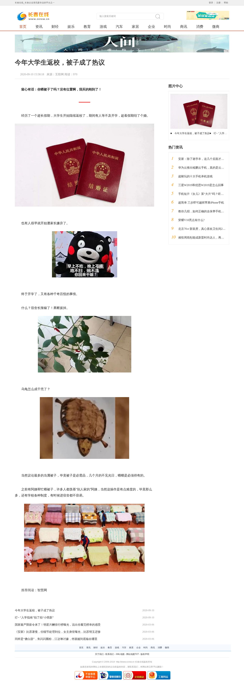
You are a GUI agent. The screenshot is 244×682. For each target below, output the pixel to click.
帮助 (226, 2)
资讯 (39, 27)
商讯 (183, 27)
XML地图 (120, 654)
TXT (137, 654)
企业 (151, 27)
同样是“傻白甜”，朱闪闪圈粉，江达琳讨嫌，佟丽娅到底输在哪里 (56, 638)
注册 (218, 2)
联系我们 (109, 654)
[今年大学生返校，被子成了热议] (198, 95)
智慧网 (42, 590)
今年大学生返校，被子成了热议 (35, 610)
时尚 (167, 27)
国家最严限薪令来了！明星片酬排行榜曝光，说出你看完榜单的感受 (58, 624)
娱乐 (71, 27)
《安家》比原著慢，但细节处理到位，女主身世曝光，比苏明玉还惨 (58, 631)
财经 (55, 27)
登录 (211, 2)
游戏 (103, 27)
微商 (215, 27)
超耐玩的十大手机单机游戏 (195, 176)
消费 (199, 27)
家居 (135, 27)
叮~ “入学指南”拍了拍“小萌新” (34, 617)
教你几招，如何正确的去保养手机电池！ (204, 211)
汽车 (119, 27)
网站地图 (130, 654)
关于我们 (99, 654)
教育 (87, 27)
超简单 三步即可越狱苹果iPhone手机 (201, 202)
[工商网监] (159, 672)
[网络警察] (110, 672)
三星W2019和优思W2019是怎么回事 (201, 185)
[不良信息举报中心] (86, 672)
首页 (22, 27)
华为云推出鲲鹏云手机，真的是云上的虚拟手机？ (209, 167)
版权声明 (145, 654)
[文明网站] (134, 672)
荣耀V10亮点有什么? (191, 220)
